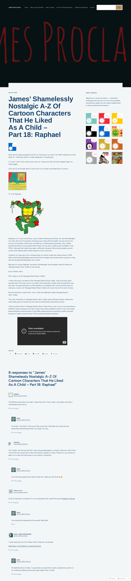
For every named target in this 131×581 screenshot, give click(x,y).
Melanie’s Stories (68, 499)
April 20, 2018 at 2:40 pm (21, 492)
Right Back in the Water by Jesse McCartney (24, 546)
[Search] (119, 7)
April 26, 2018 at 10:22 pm (24, 561)
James (18, 418)
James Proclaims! (14, 7)
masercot (16, 394)
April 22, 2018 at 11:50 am (23, 514)
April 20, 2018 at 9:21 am (20, 395)
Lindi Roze (16, 442)
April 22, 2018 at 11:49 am (23, 420)
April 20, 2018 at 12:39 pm (21, 444)
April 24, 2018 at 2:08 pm (21, 535)
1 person (16, 408)
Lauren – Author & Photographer (22, 534)
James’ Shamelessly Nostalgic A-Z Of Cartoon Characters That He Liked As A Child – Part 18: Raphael (40, 116)
